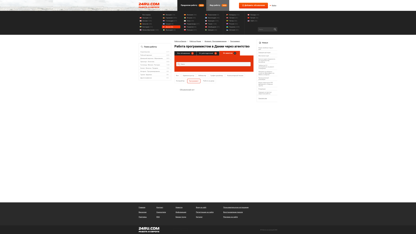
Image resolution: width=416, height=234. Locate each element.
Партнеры (143, 217)
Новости (179, 207)
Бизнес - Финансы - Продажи (149, 68)
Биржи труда (181, 217)
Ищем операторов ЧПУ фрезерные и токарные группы (265, 84)
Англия (147, 21)
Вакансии (142, 212)
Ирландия (171, 30)
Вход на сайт (201, 207)
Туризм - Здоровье (146, 74)
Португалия (213, 15)
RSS (158, 217)
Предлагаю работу (191, 5)
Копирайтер (180, 81)
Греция (169, 24)
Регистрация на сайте (205, 212)
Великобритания (150, 30)
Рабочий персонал (146, 55)
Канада (254, 15)
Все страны (146, 15)
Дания (169, 27)
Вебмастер (202, 75)
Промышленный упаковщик (263, 78)
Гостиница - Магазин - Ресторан (150, 65)
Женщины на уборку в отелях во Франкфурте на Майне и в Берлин (266, 73)
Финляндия (214, 18)
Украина (234, 27)
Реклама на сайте (230, 217)
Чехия (212, 24)
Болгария (147, 27)
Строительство (145, 52)
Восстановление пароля (233, 212)
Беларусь (234, 15)
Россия (233, 24)
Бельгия (147, 24)
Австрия (147, 18)
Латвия (233, 18)
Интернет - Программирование (150, 71)
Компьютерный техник (235, 75)
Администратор (188, 75)
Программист (235, 41)
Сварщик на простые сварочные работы (264, 92)
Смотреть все (262, 98)
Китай (254, 18)
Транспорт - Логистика (147, 61)
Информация (181, 212)
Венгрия (170, 15)
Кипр (190, 21)
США (253, 21)
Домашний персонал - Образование (151, 58)
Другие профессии (146, 78)
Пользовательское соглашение (236, 207)
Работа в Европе (180, 41)
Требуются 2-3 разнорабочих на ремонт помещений (266, 67)
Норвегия (191, 27)
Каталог (199, 217)
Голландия (171, 21)
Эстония (234, 30)
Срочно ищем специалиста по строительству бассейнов (266, 60)
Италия (191, 18)
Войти (274, 5)
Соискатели (161, 212)
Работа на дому (208, 81)
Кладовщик (262, 89)
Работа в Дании (195, 41)
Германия (171, 18)
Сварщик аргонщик (264, 52)
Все (177, 75)
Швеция (212, 30)
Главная (142, 207)
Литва (233, 21)
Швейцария (214, 27)
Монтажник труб (263, 56)
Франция (213, 21)
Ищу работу (217, 5)
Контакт (159, 207)
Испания (192, 15)
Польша (192, 30)
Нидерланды (193, 24)
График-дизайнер (216, 75)
